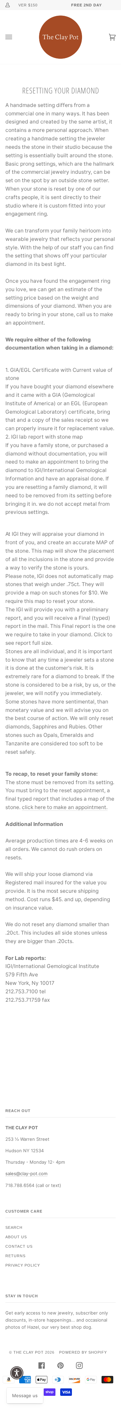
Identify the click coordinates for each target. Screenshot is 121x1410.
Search (14, 1227)
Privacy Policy (22, 1265)
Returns (15, 1256)
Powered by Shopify (83, 1352)
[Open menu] (15, 37)
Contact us (19, 1246)
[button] (17, 1373)
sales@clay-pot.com (26, 1173)
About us (16, 1237)
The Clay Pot (28, 1352)
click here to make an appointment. (65, 807)
